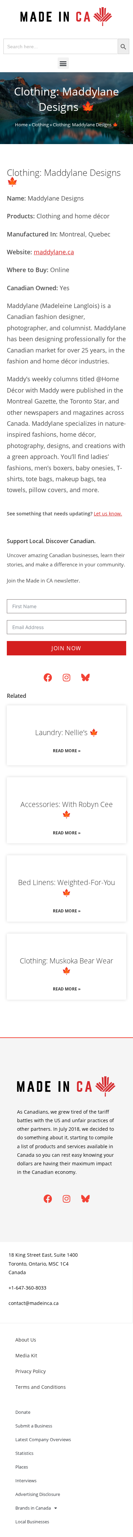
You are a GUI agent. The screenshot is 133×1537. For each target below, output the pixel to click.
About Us (25, 1339)
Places (21, 1467)
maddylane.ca (54, 252)
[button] (63, 63)
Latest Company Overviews (43, 1439)
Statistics (24, 1453)
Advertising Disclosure (37, 1494)
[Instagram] (66, 677)
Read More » (66, 751)
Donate (22, 1412)
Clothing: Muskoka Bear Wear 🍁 (66, 965)
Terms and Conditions (40, 1387)
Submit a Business (33, 1426)
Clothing (40, 124)
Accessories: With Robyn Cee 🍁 (66, 809)
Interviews (25, 1480)
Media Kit (26, 1355)
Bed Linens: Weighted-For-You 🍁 (66, 887)
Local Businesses (32, 1522)
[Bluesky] (85, 677)
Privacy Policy (30, 1371)
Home (21, 124)
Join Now (66, 648)
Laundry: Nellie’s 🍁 (66, 732)
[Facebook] (47, 677)
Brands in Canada (33, 1508)
